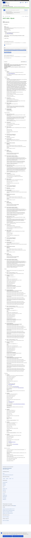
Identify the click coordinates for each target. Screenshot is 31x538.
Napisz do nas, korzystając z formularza (7, 511)
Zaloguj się (22, 2)
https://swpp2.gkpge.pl (21, 387)
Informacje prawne (5, 482)
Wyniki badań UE (5, 496)
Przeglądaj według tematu (9, 13)
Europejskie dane (5, 495)
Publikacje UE (4, 499)
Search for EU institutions (6, 520)
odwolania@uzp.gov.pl (11, 401)
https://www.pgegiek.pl (16, 386)
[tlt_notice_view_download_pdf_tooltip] (4, 50)
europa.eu (14, 505)
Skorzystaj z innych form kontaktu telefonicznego (8, 510)
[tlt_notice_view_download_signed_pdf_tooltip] (4, 45)
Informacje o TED (5, 488)
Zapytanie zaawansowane (17, 12)
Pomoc (3, 473)
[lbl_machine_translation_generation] (13, 55)
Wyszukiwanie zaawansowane (9, 12)
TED (3, 16)
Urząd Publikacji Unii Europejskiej (7, 468)
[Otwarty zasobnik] (4, 21)
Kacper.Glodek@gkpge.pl (10, 33)
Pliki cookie (4, 483)
